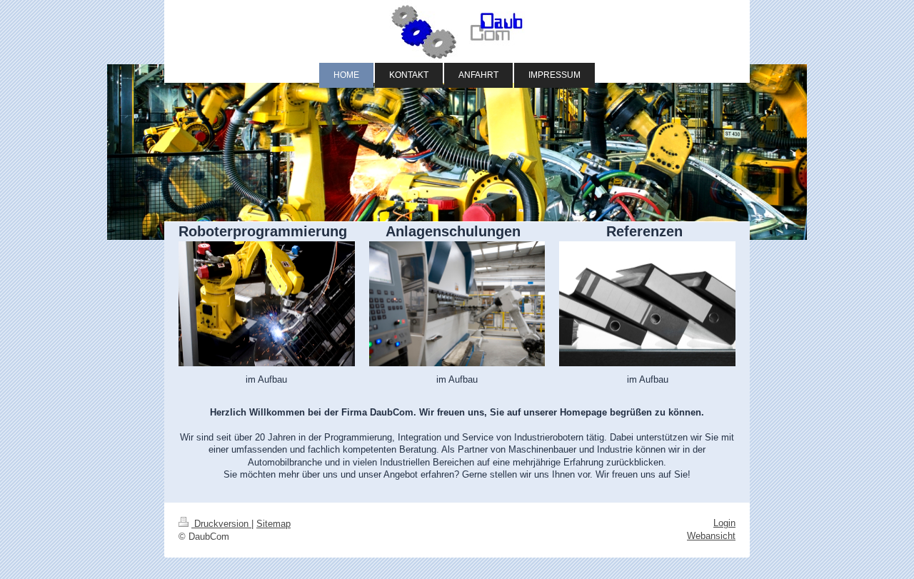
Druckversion (221, 523)
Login (724, 523)
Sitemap (273, 523)
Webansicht (711, 535)
